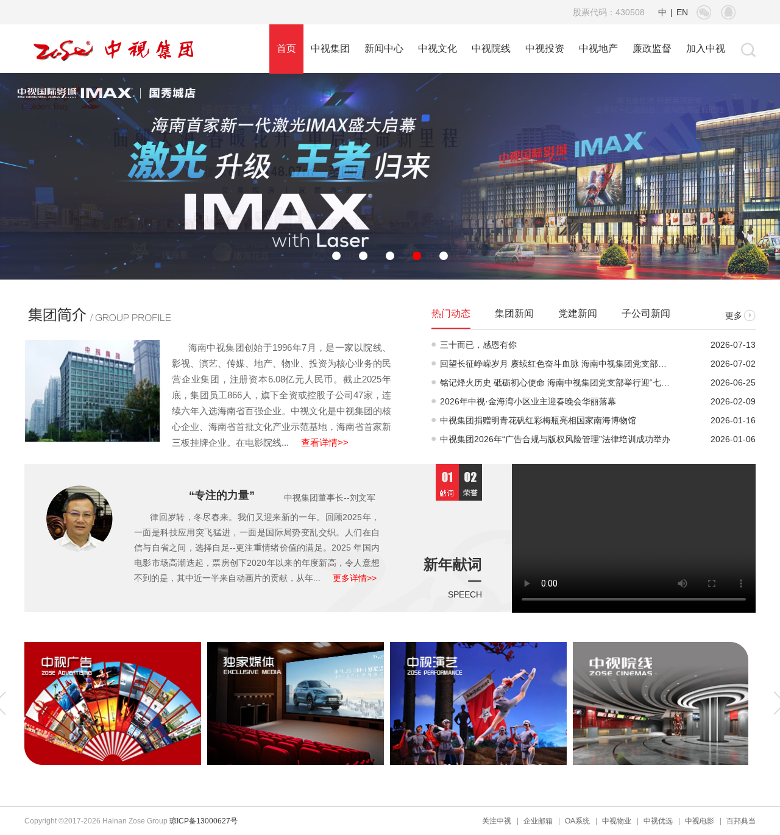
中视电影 (699, 821)
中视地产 (598, 48)
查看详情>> (325, 442)
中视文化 (437, 48)
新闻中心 (383, 48)
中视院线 (491, 48)
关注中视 (496, 821)
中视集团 (330, 48)
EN (682, 12)
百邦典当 (741, 821)
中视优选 (658, 821)
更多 (733, 315)
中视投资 (544, 48)
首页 (286, 48)
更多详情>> (355, 578)
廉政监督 (652, 48)
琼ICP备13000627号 (203, 821)
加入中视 (705, 48)
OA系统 (577, 821)
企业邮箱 (538, 821)
